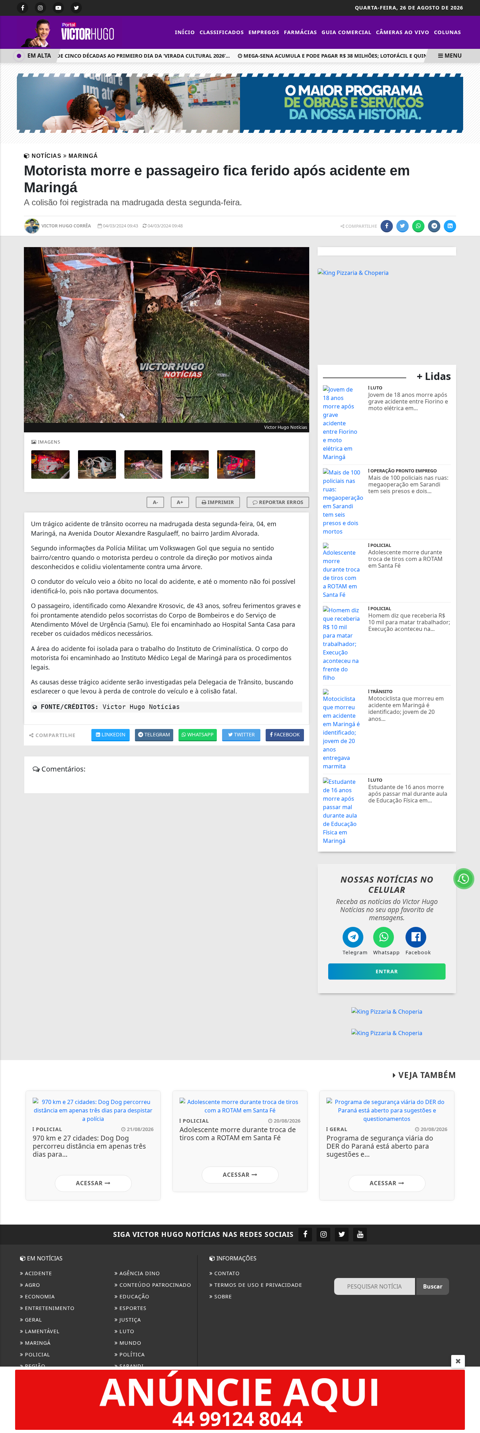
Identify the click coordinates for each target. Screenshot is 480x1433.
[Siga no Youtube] (58, 7)
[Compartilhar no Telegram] (434, 226)
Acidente (37, 1273)
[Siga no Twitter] (76, 7)
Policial (36, 1354)
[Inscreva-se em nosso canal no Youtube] (360, 1234)
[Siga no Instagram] (40, 7)
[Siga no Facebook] (22, 7)
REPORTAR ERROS (280, 502)
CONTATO (226, 1273)
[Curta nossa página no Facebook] (305, 1234)
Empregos (263, 31)
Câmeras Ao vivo (402, 31)
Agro (31, 1285)
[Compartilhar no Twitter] (402, 226)
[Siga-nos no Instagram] (323, 1234)
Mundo (129, 1343)
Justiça (129, 1319)
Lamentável (41, 1331)
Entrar (387, 971)
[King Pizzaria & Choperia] (353, 272)
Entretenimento (48, 1308)
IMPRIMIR (220, 502)
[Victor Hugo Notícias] (69, 31)
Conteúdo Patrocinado (154, 1285)
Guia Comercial (346, 31)
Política (131, 1354)
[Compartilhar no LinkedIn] (450, 226)
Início (185, 31)
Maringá (37, 1343)
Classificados (222, 31)
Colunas (447, 31)
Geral (32, 1319)
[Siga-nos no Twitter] (342, 1234)
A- (155, 502)
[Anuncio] (240, 1399)
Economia (39, 1296)
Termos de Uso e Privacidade (257, 1285)
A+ (180, 502)
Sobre (222, 1296)
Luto (126, 1331)
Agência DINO (139, 1273)
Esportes (132, 1308)
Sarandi (131, 1366)
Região (34, 1366)
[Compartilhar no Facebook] (387, 226)
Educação (133, 1296)
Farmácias (300, 31)
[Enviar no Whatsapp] (418, 226)
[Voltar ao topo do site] (469, 860)
